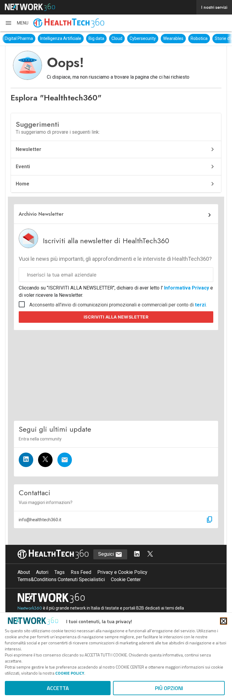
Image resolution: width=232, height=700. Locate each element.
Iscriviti (116, 316)
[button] (16, 23)
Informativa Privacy (186, 288)
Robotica (169, 38)
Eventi (23, 166)
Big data (67, 38)
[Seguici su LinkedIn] (26, 460)
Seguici (106, 554)
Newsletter (28, 149)
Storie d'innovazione (204, 38)
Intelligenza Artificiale (31, 38)
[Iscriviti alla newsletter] (64, 460)
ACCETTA (58, 688)
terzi (200, 305)
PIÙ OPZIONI (169, 688)
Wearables (144, 38)
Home (22, 184)
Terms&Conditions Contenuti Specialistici (61, 579)
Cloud (87, 38)
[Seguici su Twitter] (45, 460)
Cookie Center (126, 579)
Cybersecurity (113, 38)
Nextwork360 (30, 608)
